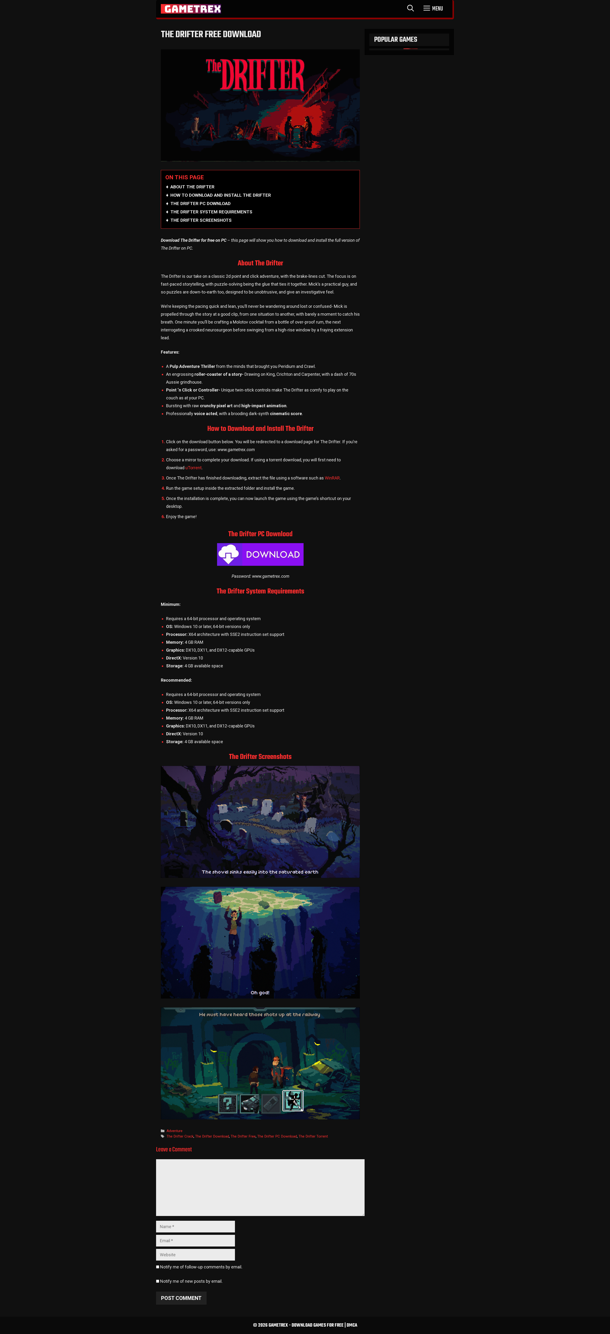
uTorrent (193, 467)
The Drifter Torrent (313, 1136)
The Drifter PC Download (277, 1136)
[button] (433, 9)
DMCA (352, 1325)
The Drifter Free (243, 1136)
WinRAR (332, 477)
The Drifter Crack (180, 1136)
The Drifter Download (212, 1136)
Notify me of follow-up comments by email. (201, 1266)
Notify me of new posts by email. (191, 1281)
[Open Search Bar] (410, 9)
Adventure (175, 1131)
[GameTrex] (191, 9)
